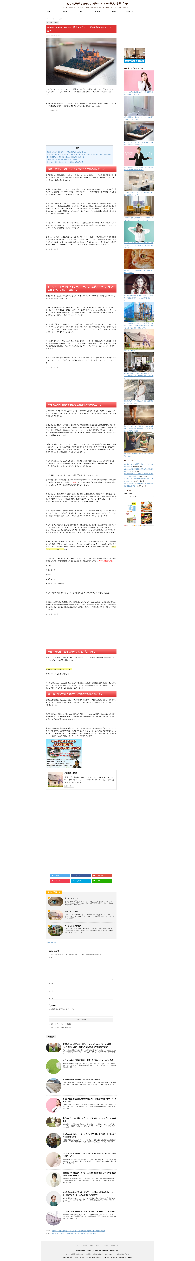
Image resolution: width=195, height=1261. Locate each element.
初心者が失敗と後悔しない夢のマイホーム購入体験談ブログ (97, 3)
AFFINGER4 (128, 1257)
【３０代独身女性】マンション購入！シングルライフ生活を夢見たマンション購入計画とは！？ (138, 298)
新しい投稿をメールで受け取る (61, 1027)
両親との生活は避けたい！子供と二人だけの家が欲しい (66, 152)
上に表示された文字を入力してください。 (62, 1009)
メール (51, 991)
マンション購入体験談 (73, 926)
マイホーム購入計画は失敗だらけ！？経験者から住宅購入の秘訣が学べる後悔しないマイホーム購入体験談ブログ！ (97, 1254)
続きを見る (69, 786)
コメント (52, 958)
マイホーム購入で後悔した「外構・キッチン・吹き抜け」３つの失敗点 (89, 1211)
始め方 (65, 11)
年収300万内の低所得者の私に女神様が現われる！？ (65, 157)
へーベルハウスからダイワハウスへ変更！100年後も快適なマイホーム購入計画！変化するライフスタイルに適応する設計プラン (138, 325)
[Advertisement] (61, 130)
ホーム (49, 11)
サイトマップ (130, 11)
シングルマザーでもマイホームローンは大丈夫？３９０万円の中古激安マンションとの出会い (79, 154)
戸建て (82, 11)
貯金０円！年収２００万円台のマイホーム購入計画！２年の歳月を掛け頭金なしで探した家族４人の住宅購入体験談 (138, 428)
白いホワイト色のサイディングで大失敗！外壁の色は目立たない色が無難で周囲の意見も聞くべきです (138, 245)
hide (81, 148)
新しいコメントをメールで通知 (61, 1024)
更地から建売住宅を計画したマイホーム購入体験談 (81, 1079)
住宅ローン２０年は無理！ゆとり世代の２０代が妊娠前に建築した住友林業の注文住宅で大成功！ (138, 376)
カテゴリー (128, 493)
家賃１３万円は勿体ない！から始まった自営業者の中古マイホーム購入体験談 (78, 1231)
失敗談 (114, 11)
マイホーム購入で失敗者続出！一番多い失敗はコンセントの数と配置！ (89, 1060)
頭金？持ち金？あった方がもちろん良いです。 (63, 159)
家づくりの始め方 (71, 898)
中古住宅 (50, 942)
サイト (51, 998)
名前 (51, 984)
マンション (98, 11)
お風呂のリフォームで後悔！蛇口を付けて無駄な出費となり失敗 (74, 1233)
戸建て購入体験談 (70, 773)
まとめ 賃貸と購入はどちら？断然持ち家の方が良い (66, 162)
